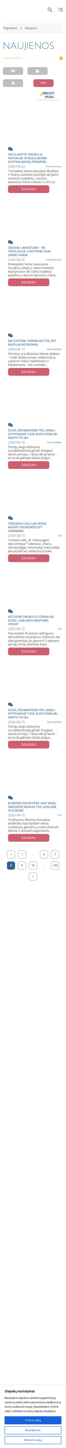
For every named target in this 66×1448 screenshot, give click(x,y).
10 (33, 865)
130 (55, 865)
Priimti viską (33, 1420)
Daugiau (28, 189)
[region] (33, 1416)
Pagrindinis (10, 28)
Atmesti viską (33, 1440)
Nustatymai (32, 1430)
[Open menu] (60, 10)
